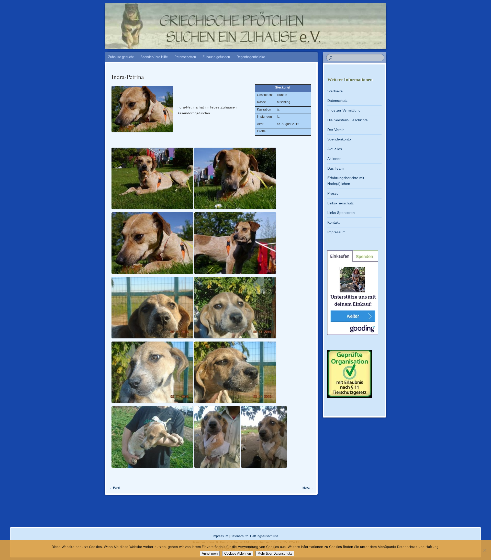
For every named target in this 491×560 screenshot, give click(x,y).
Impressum (336, 232)
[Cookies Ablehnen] (484, 550)
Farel (114, 487)
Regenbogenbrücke (251, 57)
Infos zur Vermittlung (344, 110)
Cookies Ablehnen (237, 553)
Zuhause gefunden (216, 57)
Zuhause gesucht (121, 57)
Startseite (335, 91)
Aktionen (334, 159)
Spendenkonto (339, 139)
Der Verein (335, 130)
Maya (308, 487)
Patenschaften (185, 57)
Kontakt (333, 222)
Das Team (335, 168)
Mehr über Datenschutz (275, 553)
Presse (333, 193)
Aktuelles (334, 149)
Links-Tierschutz (340, 203)
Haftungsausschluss (264, 536)
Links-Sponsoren (341, 213)
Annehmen (210, 553)
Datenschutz (337, 100)
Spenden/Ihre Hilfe (154, 57)
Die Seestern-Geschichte (347, 120)
